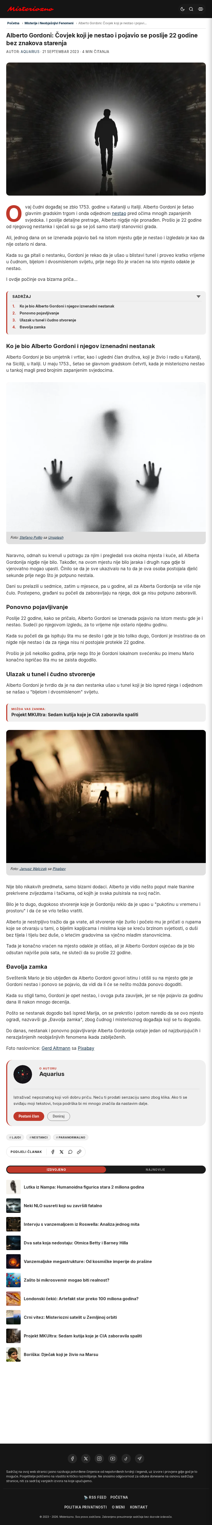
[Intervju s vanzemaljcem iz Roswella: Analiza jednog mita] (13, 1224)
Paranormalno (72, 1137)
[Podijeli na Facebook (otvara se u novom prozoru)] (53, 1152)
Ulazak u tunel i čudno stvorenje (48, 320)
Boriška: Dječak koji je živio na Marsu (61, 1354)
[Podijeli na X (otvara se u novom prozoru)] (61, 1152)
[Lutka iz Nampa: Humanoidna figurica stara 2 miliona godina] (13, 1187)
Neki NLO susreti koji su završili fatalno (63, 1205)
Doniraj (59, 1116)
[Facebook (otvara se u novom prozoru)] (72, 1458)
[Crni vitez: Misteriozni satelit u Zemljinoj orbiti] (13, 1317)
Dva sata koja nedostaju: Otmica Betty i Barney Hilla (76, 1242)
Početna (13, 23)
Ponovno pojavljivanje (39, 313)
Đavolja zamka (33, 327)
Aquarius (30, 52)
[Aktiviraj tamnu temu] (182, 9)
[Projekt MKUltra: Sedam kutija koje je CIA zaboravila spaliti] (13, 1336)
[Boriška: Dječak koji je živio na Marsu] (13, 1354)
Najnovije (155, 1170)
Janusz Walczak (33, 869)
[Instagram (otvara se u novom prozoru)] (99, 1458)
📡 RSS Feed (95, 1497)
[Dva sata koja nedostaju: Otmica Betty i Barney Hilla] (13, 1243)
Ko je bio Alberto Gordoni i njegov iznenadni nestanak (67, 306)
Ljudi (16, 1137)
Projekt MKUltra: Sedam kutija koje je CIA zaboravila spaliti (83, 1335)
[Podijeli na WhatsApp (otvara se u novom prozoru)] (70, 1152)
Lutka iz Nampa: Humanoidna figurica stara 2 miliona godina (84, 1187)
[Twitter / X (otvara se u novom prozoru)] (85, 1458)
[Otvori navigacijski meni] (200, 9)
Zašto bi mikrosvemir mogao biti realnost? (66, 1280)
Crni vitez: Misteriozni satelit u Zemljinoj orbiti (70, 1317)
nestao (119, 213)
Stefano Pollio (30, 537)
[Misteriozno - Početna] (31, 8)
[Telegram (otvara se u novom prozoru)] (139, 1458)
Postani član (29, 1116)
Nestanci (40, 1137)
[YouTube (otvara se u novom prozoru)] (112, 1458)
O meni (118, 1507)
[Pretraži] (191, 9)
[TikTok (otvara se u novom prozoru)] (126, 1458)
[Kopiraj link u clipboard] (79, 1152)
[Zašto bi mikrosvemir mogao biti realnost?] (13, 1280)
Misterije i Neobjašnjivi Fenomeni (49, 23)
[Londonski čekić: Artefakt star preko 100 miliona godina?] (13, 1298)
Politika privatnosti (85, 1507)
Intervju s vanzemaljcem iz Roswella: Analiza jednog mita (81, 1224)
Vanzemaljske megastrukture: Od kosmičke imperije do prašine (88, 1261)
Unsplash (55, 537)
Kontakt (139, 1507)
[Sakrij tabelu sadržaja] (198, 296)
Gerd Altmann (56, 1048)
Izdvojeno (56, 1170)
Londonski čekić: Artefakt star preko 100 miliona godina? (81, 1298)
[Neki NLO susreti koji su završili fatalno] (13, 1205)
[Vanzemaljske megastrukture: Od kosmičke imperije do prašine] (13, 1261)
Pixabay (59, 869)
